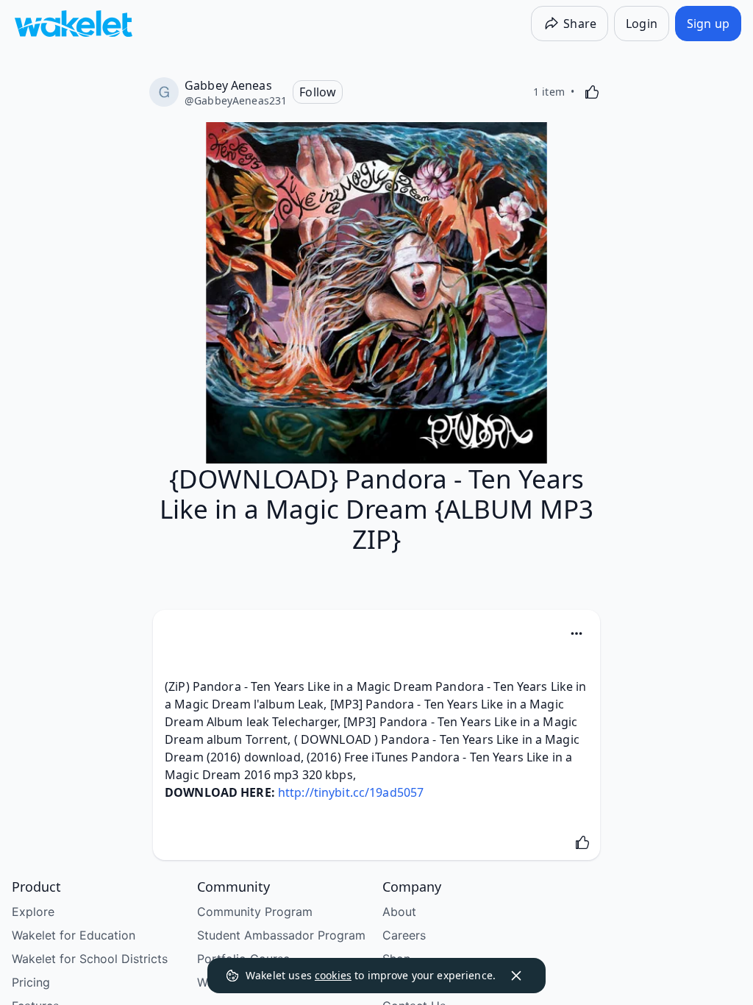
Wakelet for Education (73, 935)
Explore (33, 911)
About (399, 911)
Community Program (255, 911)
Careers (404, 935)
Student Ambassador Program (281, 935)
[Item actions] (576, 633)
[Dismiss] (516, 975)
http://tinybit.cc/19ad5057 (351, 792)
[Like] (592, 92)
